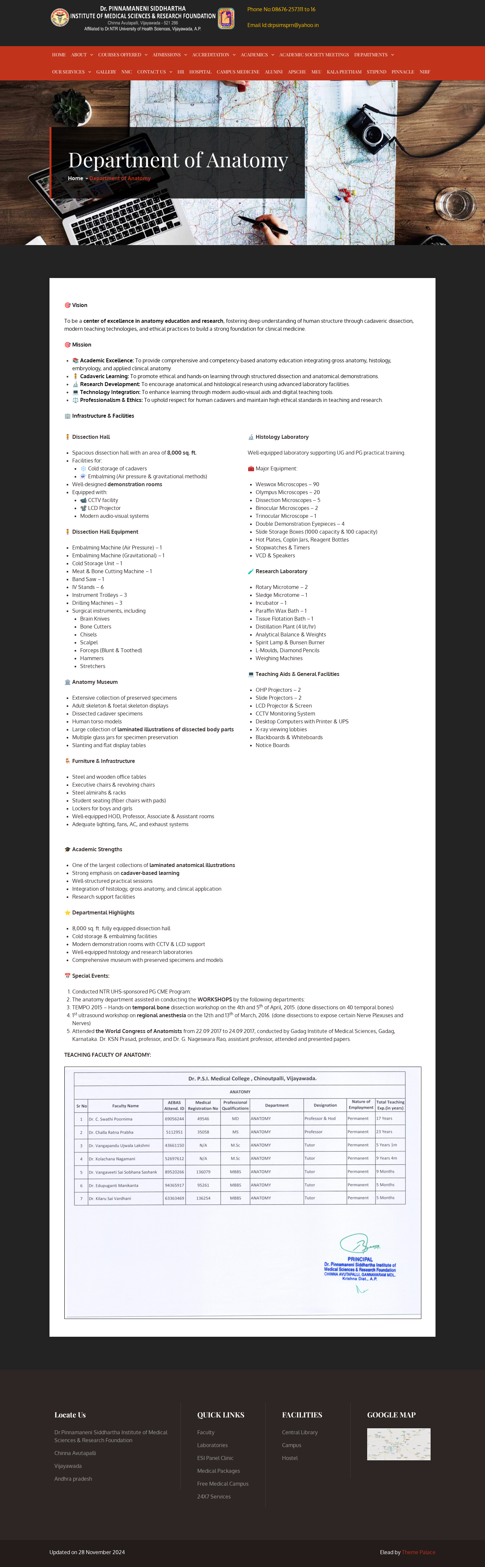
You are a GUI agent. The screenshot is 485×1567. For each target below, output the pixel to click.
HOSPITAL (200, 72)
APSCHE (297, 72)
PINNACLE (403, 72)
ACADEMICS (254, 54)
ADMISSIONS (167, 54)
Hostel (290, 1458)
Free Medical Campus (222, 1483)
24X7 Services (214, 1496)
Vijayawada (68, 1466)
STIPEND (376, 72)
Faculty (205, 1432)
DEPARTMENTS (371, 54)
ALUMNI (274, 72)
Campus (291, 1445)
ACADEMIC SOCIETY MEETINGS (314, 54)
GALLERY (106, 72)
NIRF (425, 72)
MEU (316, 72)
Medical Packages (218, 1471)
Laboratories (212, 1445)
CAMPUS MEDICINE (238, 72)
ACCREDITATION (210, 54)
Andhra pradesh (73, 1478)
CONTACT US (151, 72)
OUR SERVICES (68, 72)
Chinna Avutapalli (75, 1453)
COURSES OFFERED (119, 54)
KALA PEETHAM (344, 72)
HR (181, 72)
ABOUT (79, 54)
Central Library (300, 1432)
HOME (59, 54)
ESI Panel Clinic (215, 1458)
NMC (126, 72)
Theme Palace (419, 1552)
